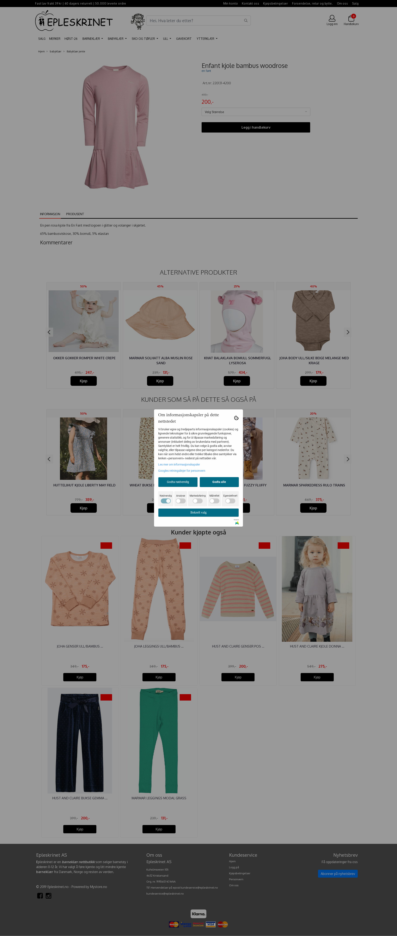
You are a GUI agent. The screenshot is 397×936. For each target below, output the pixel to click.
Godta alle (219, 482)
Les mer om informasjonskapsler (179, 464)
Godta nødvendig (178, 482)
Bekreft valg (198, 512)
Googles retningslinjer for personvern (181, 470)
